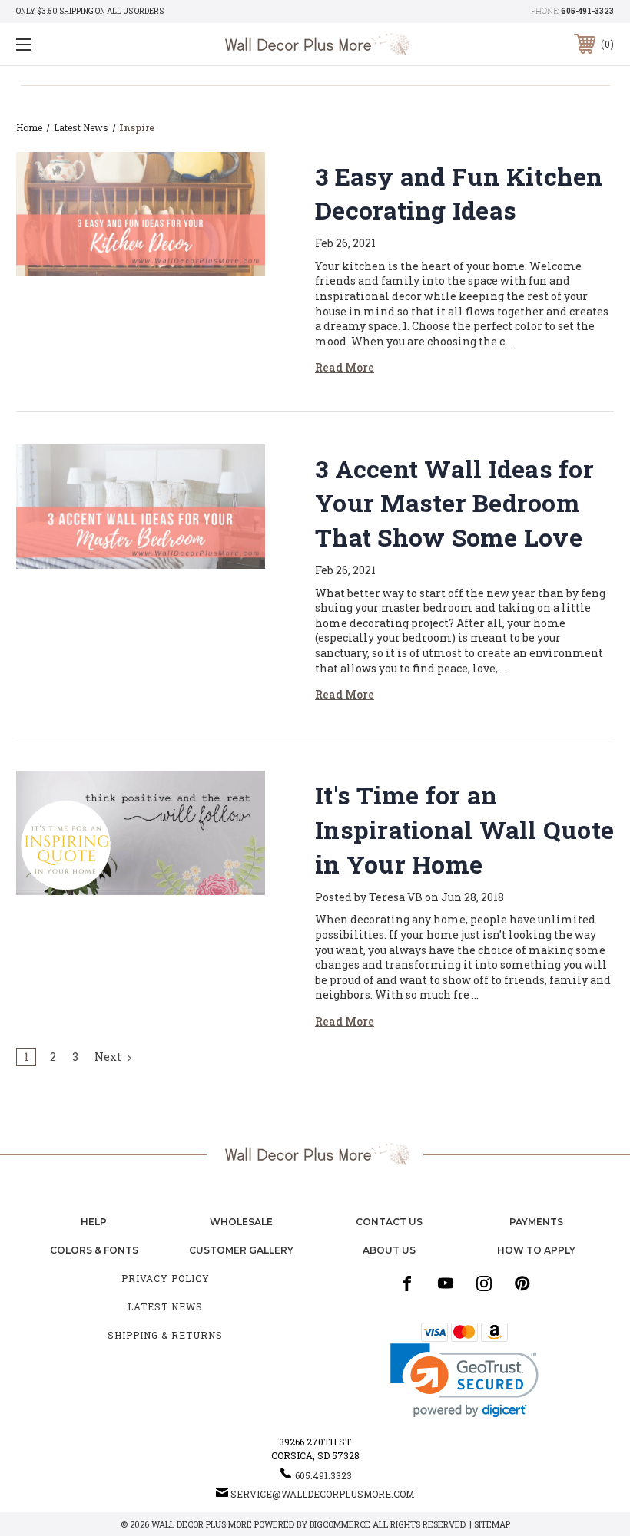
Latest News (165, 1306)
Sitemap (492, 1524)
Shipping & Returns (165, 1335)
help (94, 1221)
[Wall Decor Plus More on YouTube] (445, 1283)
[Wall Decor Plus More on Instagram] (484, 1283)
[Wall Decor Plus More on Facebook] (407, 1283)
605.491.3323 (323, 1475)
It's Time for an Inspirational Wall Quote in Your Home (464, 829)
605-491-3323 (587, 11)
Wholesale (241, 1221)
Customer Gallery (241, 1250)
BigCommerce (340, 1524)
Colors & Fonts (94, 1250)
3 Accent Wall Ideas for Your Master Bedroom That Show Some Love (454, 503)
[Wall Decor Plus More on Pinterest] (522, 1283)
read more (344, 367)
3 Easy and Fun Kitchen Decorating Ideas (459, 193)
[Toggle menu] (76, 44)
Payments (536, 1221)
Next (109, 1056)
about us (389, 1250)
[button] (464, 1380)
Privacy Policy (165, 1278)
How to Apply (536, 1250)
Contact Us (389, 1221)
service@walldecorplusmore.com (322, 1494)
